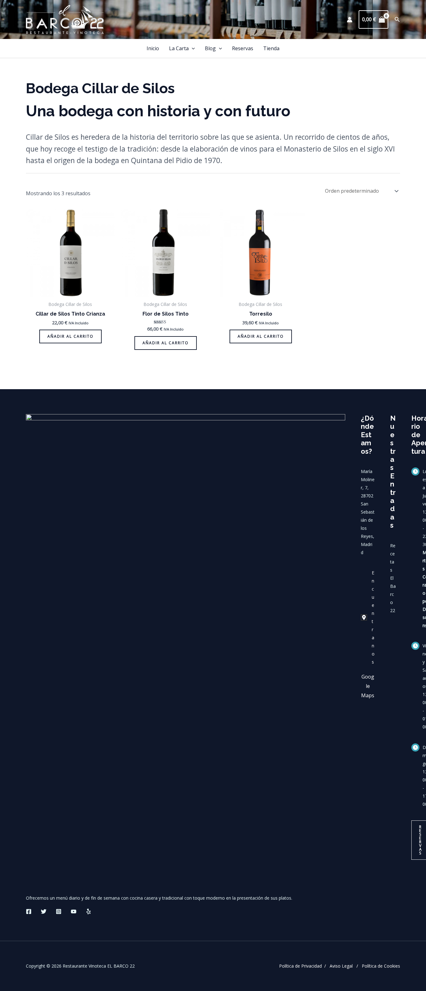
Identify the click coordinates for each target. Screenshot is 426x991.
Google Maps (367, 686)
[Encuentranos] (368, 617)
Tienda (271, 48)
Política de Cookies (381, 966)
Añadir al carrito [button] (70, 336)
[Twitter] (43, 911)
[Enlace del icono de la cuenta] (349, 19)
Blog (210, 48)
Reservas (242, 48)
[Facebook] (28, 911)
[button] (397, 20)
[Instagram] (58, 911)
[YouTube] (73, 911)
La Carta (179, 48)
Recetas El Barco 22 (393, 578)
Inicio (153, 48)
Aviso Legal (341, 966)
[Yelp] (88, 911)
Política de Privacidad (300, 966)
